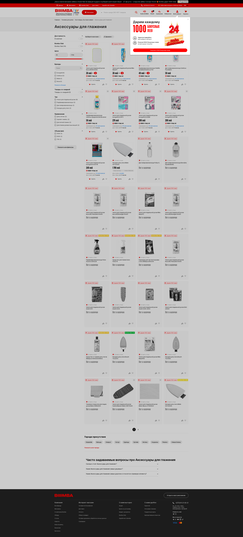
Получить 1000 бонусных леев (160, 50)
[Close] (188, 19)
